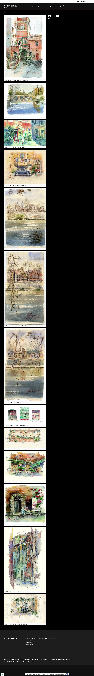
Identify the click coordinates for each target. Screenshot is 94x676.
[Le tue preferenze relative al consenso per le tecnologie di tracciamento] (2, 674)
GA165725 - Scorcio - (13, 482)
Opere (39, 6)
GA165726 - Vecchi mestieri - (15, 525)
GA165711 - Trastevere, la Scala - (16, 80)
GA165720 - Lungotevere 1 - (15, 402)
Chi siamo (28, 640)
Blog (50, 6)
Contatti (55, 6)
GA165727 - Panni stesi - (14, 591)
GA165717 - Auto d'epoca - (15, 185)
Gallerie (45, 6)
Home (27, 6)
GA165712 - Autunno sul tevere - (16, 118)
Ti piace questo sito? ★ (41, 638)
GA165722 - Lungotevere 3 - (15, 249)
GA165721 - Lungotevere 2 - (15, 325)
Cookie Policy (29, 644)
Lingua (61, 6)
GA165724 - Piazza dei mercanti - (16, 449)
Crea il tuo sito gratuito (84, 1)
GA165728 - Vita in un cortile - (15, 624)
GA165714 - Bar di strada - (14, 147)
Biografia (33, 6)
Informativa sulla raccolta (33, 674)
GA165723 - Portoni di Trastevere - (16, 425)
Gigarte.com (30, 661)
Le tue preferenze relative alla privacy (53, 674)
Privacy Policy (29, 642)
